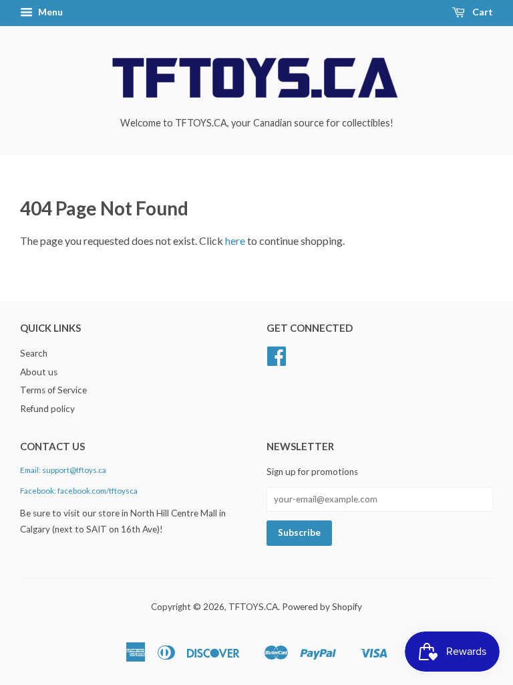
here (235, 240)
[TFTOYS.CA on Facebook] (277, 360)
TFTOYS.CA (253, 606)
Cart (481, 11)
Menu (49, 11)
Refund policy (47, 408)
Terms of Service (53, 390)
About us (38, 372)
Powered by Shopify (322, 606)
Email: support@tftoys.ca (63, 470)
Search (33, 353)
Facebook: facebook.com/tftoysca (79, 490)
